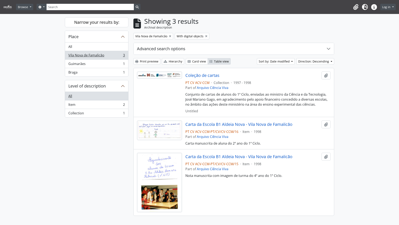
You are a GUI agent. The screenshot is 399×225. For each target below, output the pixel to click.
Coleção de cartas (202, 75)
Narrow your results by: (96, 22)
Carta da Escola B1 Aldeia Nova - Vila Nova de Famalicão (238, 124)
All (70, 46)
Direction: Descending (314, 61)
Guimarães (96, 64)
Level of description (87, 86)
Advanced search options (161, 48)
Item (96, 105)
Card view (198, 61)
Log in (386, 7)
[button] (355, 7)
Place (73, 36)
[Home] (9, 7)
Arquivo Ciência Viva (212, 87)
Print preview (148, 61)
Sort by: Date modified (275, 61)
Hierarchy (175, 61)
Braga (96, 73)
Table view (221, 61)
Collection (96, 114)
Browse (23, 7)
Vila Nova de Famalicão (96, 56)
